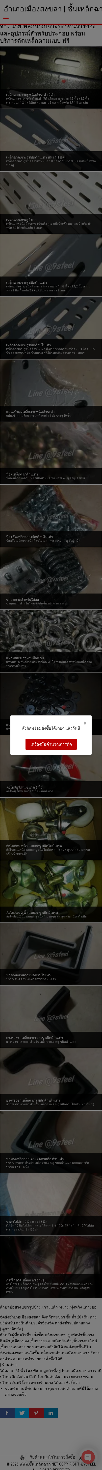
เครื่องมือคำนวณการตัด (51, 744)
